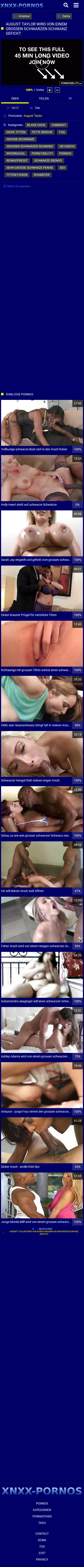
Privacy (42, 1559)
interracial (15, 153)
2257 (42, 1553)
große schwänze (20, 139)
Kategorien (42, 1510)
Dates (66, 16)
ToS (42, 1546)
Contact (42, 1533)
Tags (42, 1523)
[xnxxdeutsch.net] (22, 5)
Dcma (42, 1540)
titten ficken (16, 174)
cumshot (59, 125)
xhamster (42, 174)
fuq (62, 132)
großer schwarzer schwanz (29, 146)
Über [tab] (15, 98)
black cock (36, 125)
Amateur (24, 16)
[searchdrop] (66, 5)
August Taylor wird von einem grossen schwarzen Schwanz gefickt (43, 1232)
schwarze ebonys (48, 160)
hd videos (67, 146)
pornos (65, 153)
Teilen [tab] (44, 98)
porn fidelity (42, 153)
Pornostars (42, 1516)
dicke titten (15, 132)
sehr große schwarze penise (29, 167)
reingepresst (17, 160)
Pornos (42, 1503)
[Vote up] (49, 89)
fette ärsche (42, 132)
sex (62, 167)
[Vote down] (57, 89)
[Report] (71, 98)
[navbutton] (77, 5)
